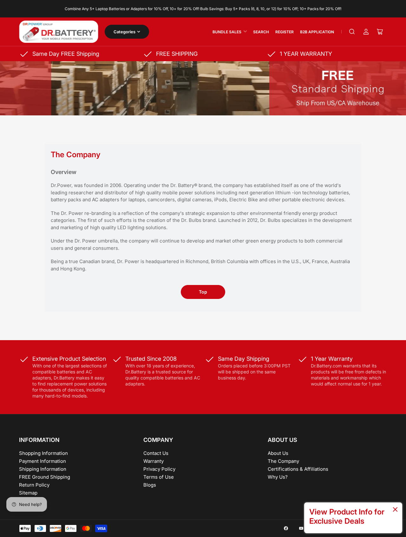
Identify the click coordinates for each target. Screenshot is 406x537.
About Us (278, 453)
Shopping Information (43, 453)
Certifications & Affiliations (298, 469)
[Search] (352, 32)
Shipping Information (42, 469)
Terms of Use (158, 477)
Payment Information (42, 461)
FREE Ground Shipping (44, 477)
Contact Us (155, 453)
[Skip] (395, 509)
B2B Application (317, 31)
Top (203, 291)
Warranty (153, 461)
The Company (283, 461)
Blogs (149, 485)
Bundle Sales (227, 31)
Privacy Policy (159, 469)
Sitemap (28, 493)
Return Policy (34, 485)
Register (284, 31)
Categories (124, 31)
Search (261, 31)
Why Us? (278, 477)
